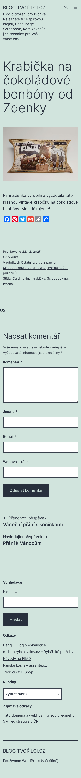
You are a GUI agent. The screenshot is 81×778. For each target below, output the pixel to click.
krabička (38, 278)
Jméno (10, 411)
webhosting (39, 715)
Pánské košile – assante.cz (25, 665)
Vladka (13, 257)
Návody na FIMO (17, 658)
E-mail (9, 437)
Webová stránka (16, 462)
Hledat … (10, 592)
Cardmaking (22, 278)
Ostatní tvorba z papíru (38, 262)
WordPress (31, 761)
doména (18, 715)
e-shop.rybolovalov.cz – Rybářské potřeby (38, 652)
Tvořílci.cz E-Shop (18, 672)
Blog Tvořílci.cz (24, 7)
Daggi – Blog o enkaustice (24, 645)
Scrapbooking (57, 278)
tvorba (8, 284)
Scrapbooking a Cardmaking (24, 268)
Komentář (12, 362)
